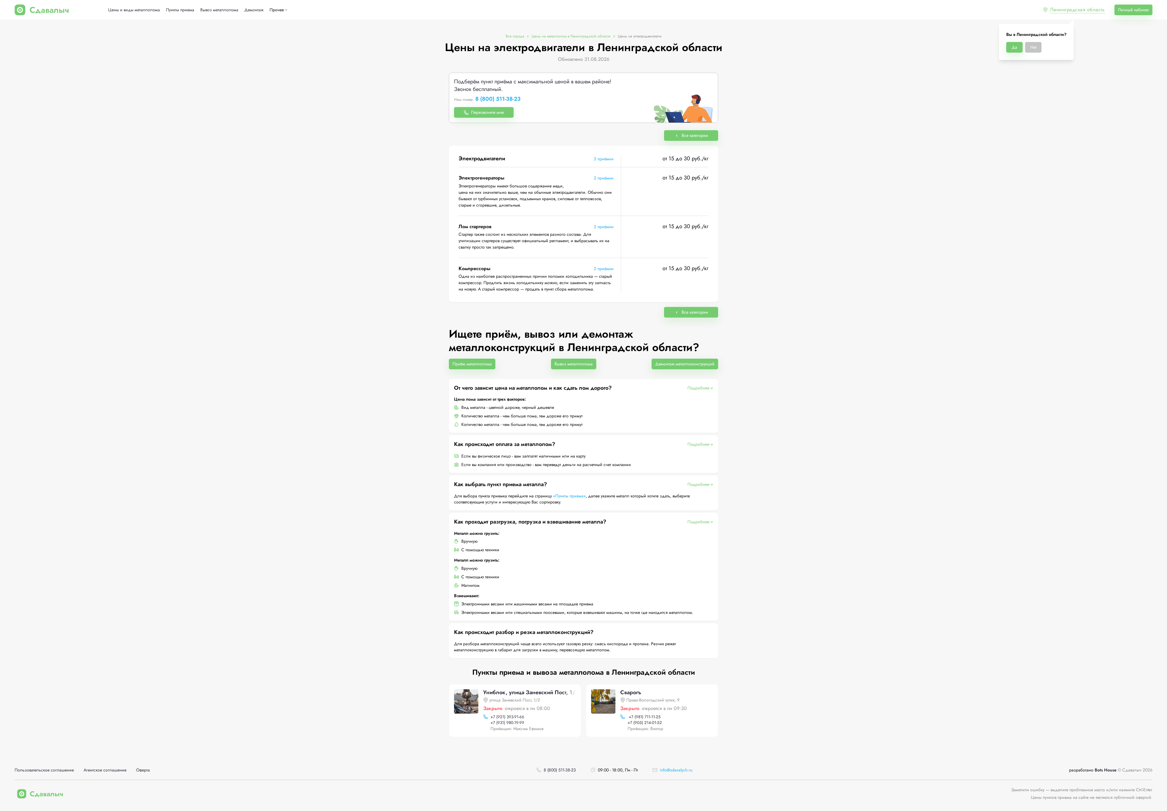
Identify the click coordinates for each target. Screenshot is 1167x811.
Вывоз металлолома (219, 9)
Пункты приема (180, 9)
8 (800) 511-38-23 (498, 99)
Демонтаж (253, 9)
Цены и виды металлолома (134, 9)
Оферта (143, 770)
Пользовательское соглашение (44, 770)
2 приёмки (604, 159)
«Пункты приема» (569, 496)
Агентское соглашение (105, 770)
